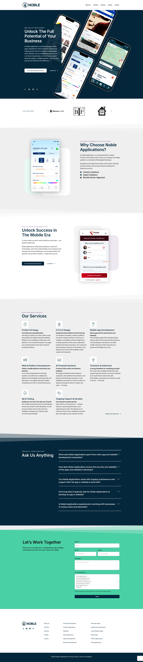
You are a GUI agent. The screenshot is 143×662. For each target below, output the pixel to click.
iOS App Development (69, 623)
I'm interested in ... (81, 572)
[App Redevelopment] (97, 580)
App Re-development (69, 638)
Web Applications (68, 635)
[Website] (97, 587)
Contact (117, 5)
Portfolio (95, 5)
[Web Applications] (97, 585)
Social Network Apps (97, 631)
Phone (100, 550)
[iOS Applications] (97, 576)
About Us (88, 5)
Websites (66, 631)
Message (78, 558)
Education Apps (95, 623)
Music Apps (94, 635)
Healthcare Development (98, 627)
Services (103, 5)
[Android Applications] (97, 578)
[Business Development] (97, 582)
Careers (110, 5)
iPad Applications (96, 642)
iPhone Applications (97, 638)
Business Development (70, 642)
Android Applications (69, 627)
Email (77, 550)
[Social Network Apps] (97, 583)
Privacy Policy (73, 657)
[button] (48, 111)
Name (77, 542)
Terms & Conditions (85, 657)
